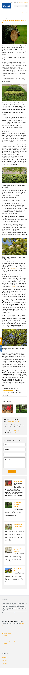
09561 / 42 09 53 (10, 621)
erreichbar (14, 433)
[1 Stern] (4, 391)
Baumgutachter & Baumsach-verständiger (18, 504)
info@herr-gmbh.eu (13, 421)
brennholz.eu (15, 613)
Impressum (4, 657)
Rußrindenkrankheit (18, 481)
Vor (25, 13)
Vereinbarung (15, 430)
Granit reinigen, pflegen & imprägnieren (17, 549)
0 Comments (5, 635)
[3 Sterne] (8, 391)
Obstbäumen (13, 286)
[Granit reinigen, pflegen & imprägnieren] (8, 550)
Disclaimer (4, 660)
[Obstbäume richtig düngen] (8, 570)
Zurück (21, 13)
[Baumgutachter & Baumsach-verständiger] (8, 505)
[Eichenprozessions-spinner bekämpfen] (8, 527)
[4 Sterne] (10, 391)
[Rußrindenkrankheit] (8, 483)
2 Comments (11, 395)
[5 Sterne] (12, 391)
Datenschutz (5, 663)
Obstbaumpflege (13, 268)
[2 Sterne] (6, 391)
